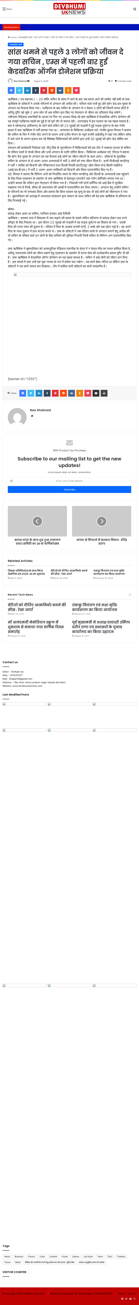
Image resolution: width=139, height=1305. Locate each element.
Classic (31, 1256)
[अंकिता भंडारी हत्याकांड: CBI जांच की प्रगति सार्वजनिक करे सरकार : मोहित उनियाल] (69, 996)
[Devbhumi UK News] (69, 9)
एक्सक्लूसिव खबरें (25, 37)
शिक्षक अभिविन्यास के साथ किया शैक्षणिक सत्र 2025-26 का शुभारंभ (26, 572)
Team (100, 1256)
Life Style (88, 1256)
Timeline (121, 1256)
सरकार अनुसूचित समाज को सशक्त (91, 1262)
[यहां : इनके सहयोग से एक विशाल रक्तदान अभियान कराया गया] (24, 740)
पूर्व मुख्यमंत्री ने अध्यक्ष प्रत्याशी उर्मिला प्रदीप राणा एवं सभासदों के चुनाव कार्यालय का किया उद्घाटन (101, 627)
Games (75, 1256)
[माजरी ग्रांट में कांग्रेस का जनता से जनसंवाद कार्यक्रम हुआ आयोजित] (69, 714)
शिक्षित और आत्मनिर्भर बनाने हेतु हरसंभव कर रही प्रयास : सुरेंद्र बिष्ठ (49, 1262)
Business (19, 1256)
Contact (131, 1293)
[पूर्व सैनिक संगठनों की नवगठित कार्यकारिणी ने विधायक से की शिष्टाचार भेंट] (114, 1111)
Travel (7, 1262)
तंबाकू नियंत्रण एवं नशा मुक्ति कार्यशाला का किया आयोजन (109, 572)
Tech (109, 1256)
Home (13, 37)
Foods (65, 1256)
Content (53, 1256)
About (7, 1256)
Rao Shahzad (20, 81)
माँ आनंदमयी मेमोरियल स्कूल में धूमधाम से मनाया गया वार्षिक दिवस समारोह (36, 627)
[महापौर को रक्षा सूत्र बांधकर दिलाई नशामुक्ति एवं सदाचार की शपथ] (69, 855)
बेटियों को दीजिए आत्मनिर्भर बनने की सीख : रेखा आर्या (69, 572)
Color (42, 1256)
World (17, 1262)
